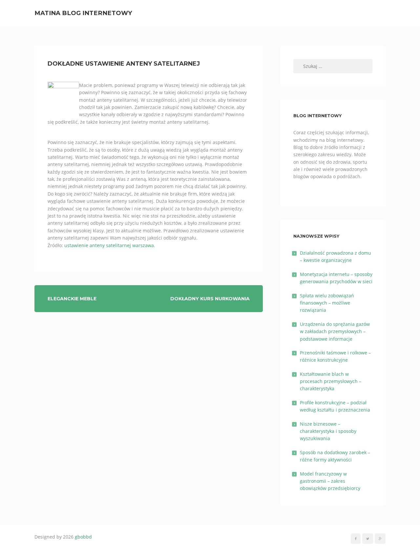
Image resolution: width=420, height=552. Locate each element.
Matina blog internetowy (83, 13)
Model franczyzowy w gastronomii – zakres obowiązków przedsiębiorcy (330, 481)
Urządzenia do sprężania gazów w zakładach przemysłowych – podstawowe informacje (335, 331)
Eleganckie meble (72, 299)
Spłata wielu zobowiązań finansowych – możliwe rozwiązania (327, 302)
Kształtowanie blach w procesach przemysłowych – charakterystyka (330, 381)
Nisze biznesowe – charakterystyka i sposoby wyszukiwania (328, 431)
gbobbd (83, 537)
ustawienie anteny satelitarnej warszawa (109, 245)
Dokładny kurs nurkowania (210, 299)
